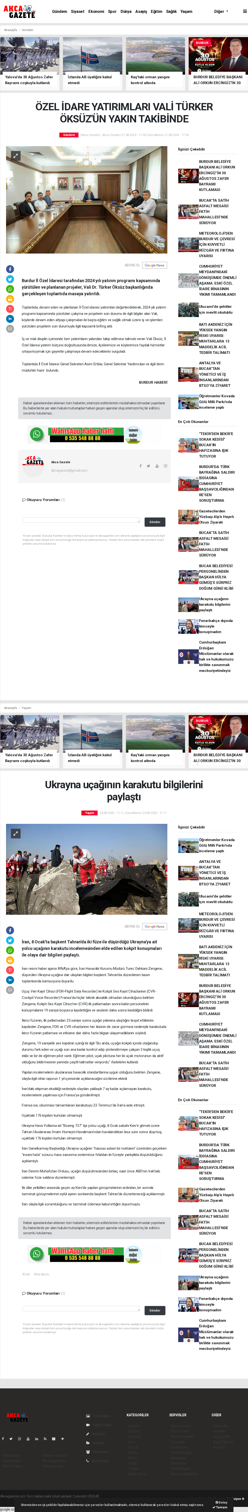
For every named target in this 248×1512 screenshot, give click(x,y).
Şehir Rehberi (181, 1469)
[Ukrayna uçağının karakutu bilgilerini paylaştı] (86, 869)
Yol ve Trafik (180, 1431)
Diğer (219, 11)
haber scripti (149, 1496)
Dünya (126, 11)
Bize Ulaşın (100, 1461)
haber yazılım (169, 1496)
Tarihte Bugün (181, 1453)
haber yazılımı (110, 1496)
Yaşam (186, 11)
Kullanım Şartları (55, 1455)
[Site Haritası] (55, 1439)
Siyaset (78, 11)
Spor (112, 11)
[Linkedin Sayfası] (38, 1439)
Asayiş (141, 11)
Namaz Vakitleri (182, 1437)
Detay (222, 1502)
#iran (26, 1274)
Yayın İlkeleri (12, 1461)
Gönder (154, 522)
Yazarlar (98, 1434)
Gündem (59, 11)
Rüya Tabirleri (223, 1442)
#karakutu (41, 1274)
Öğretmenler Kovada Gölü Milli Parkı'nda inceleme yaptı (217, 402)
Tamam (221, 1507)
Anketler (219, 1431)
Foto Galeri (101, 1416)
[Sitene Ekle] (64, 1439)
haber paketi (130, 1496)
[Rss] (47, 1439)
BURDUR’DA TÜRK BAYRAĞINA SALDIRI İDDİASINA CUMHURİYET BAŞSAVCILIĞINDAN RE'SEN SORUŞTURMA (217, 484)
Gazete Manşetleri (184, 1474)
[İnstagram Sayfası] (21, 1439)
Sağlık (171, 11)
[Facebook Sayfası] (5, 1439)
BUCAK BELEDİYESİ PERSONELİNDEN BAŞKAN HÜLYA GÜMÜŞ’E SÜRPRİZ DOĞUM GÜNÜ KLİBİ (216, 577)
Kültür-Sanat (137, 1474)
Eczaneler (178, 1442)
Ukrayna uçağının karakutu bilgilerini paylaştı (214, 605)
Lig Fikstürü (179, 1447)
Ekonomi (96, 11)
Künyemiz (100, 1452)
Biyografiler (221, 1437)
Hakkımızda (11, 1455)
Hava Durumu (181, 1426)
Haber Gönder (53, 1466)
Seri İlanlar (178, 1463)
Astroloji (219, 1447)
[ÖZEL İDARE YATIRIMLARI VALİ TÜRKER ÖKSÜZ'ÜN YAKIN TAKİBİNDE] (86, 199)
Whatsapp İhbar (54, 1461)
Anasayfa (11, 30)
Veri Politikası (12, 1466)
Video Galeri (102, 1425)
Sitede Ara (221, 1426)
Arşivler (98, 1443)
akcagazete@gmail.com (69, 470)
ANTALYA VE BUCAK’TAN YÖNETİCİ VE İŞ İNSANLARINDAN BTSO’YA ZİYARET (215, 374)
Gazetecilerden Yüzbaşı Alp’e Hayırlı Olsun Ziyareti (216, 517)
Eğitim (156, 11)
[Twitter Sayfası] (12, 1439)
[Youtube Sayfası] (30, 1439)
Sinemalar (178, 1458)
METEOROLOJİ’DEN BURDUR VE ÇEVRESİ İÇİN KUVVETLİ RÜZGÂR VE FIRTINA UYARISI (217, 244)
